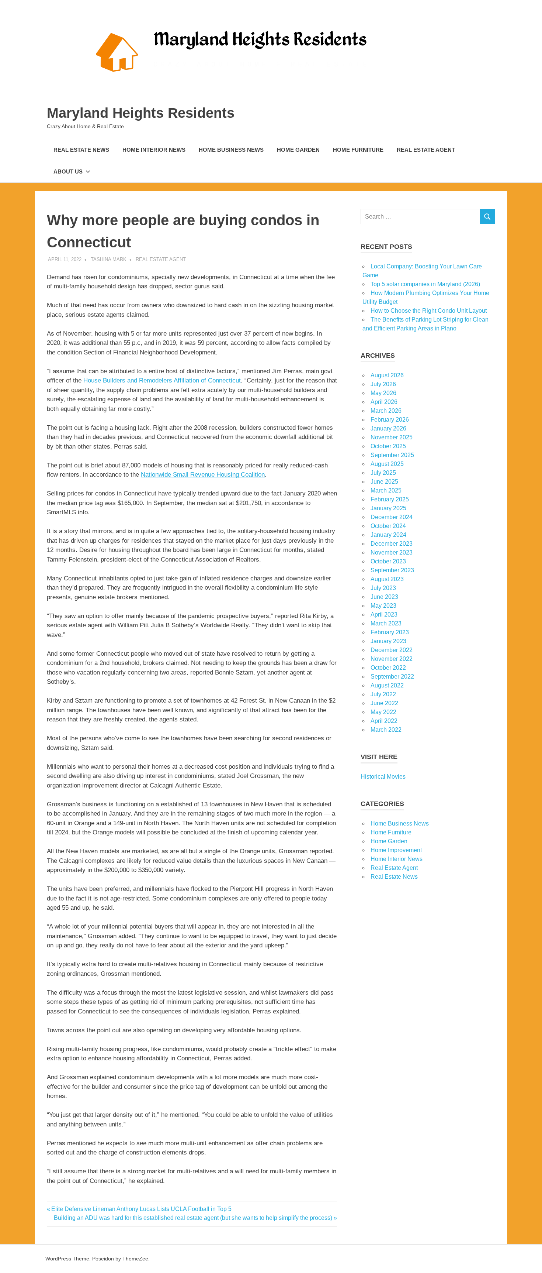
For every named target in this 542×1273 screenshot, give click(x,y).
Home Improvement (396, 850)
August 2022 (387, 685)
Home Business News (231, 150)
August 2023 (387, 579)
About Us (68, 171)
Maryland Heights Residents (140, 113)
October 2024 (388, 526)
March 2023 (386, 623)
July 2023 (383, 588)
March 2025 (386, 490)
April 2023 (384, 614)
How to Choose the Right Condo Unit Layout (429, 311)
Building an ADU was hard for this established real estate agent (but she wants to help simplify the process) (193, 1218)
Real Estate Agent (426, 150)
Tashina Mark (108, 259)
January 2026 (388, 428)
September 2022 (392, 676)
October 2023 (388, 561)
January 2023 (388, 641)
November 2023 (392, 552)
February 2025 (390, 499)
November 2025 (392, 437)
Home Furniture (358, 150)
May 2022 (383, 712)
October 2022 (388, 668)
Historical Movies (383, 776)
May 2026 (383, 393)
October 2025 (388, 446)
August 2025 (387, 464)
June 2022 (384, 703)
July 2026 (383, 384)
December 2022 (392, 650)
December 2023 (392, 544)
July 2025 (383, 473)
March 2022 (386, 730)
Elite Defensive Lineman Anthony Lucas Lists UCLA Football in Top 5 (141, 1209)
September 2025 (392, 455)
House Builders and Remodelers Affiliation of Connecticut (162, 380)
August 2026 (387, 375)
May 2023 (383, 606)
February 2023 (390, 632)
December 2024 (392, 517)
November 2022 (392, 659)
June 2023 (384, 597)
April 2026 (384, 402)
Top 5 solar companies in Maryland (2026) (425, 284)
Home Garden (298, 150)
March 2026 (386, 411)
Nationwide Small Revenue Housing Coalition (203, 474)
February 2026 (390, 419)
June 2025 (384, 481)
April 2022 (384, 721)
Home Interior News (153, 150)
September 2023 (392, 570)
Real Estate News (81, 150)
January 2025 (388, 508)
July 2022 (383, 694)
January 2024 (388, 535)
